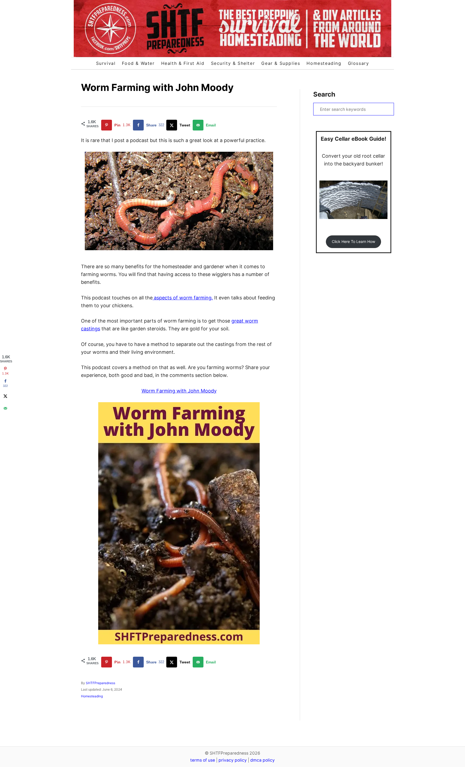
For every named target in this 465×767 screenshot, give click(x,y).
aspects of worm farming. (183, 298)
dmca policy (262, 760)
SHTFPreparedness (100, 683)
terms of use (202, 760)
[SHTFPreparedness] (232, 28)
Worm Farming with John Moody (179, 391)
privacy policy (233, 760)
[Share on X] (5, 396)
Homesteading (92, 696)
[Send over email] (5, 408)
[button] (353, 241)
